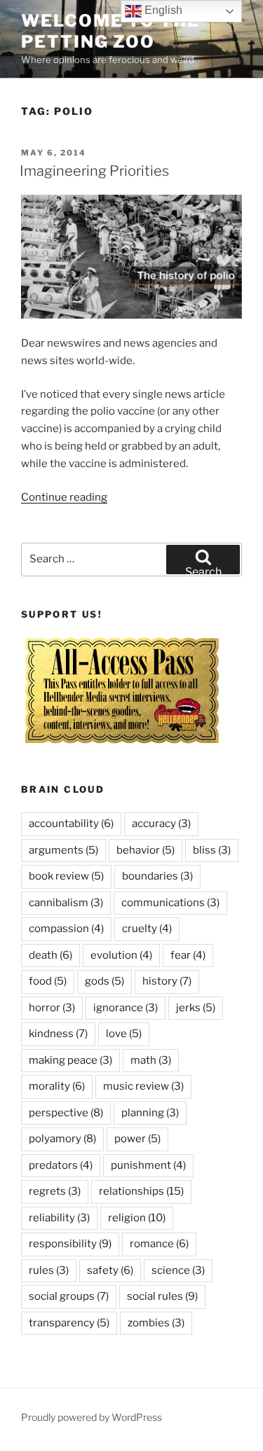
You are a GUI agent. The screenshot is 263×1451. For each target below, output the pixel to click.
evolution (121, 955)
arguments (63, 850)
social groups (69, 1296)
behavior (145, 850)
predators (61, 1165)
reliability (59, 1218)
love (124, 1033)
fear (187, 955)
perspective (66, 1112)
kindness (58, 1033)
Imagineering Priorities (94, 170)
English (162, 10)
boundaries (157, 876)
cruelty (147, 928)
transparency (69, 1323)
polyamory (62, 1138)
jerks (195, 1007)
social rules (162, 1296)
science (178, 1270)
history (166, 981)
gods (104, 981)
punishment (148, 1165)
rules (49, 1270)
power (137, 1138)
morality (57, 1086)
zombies (156, 1323)
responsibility (70, 1243)
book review (66, 876)
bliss (212, 850)
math (150, 1060)
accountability (71, 823)
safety (110, 1270)
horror (52, 1007)
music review (143, 1086)
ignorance (125, 1007)
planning (150, 1112)
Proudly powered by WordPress (91, 1417)
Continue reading (64, 497)
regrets (55, 1191)
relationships (141, 1191)
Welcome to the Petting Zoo (110, 31)
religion (137, 1218)
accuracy (161, 823)
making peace (70, 1060)
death (50, 955)
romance (159, 1243)
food (48, 981)
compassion (66, 928)
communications (170, 902)
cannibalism (66, 902)
